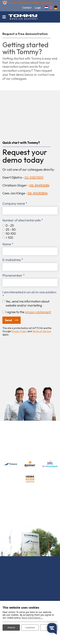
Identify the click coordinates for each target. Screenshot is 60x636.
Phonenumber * (13, 275)
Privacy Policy (19, 331)
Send (8, 320)
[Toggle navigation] (4, 17)
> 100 (9, 237)
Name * (7, 244)
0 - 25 (10, 225)
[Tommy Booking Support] (23, 17)
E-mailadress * (12, 260)
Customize (30, 627)
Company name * (14, 203)
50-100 (11, 233)
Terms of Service (41, 331)
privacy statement (38, 312)
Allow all (11, 627)
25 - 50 (11, 229)
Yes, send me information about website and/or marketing (27, 303)
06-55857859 (33, 177)
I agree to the (28, 312)
